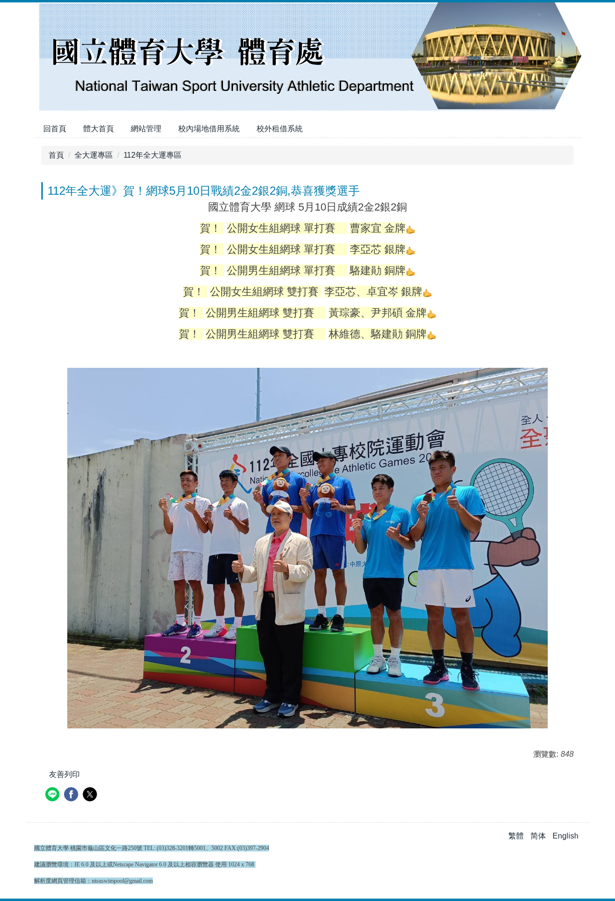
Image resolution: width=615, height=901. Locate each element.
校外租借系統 (280, 129)
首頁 (56, 155)
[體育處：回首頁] (307, 57)
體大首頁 (98, 129)
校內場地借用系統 (209, 129)
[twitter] (91, 795)
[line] (53, 795)
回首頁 (54, 129)
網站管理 (146, 129)
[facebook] (72, 795)
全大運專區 (93, 155)
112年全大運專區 (152, 155)
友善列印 (64, 774)
